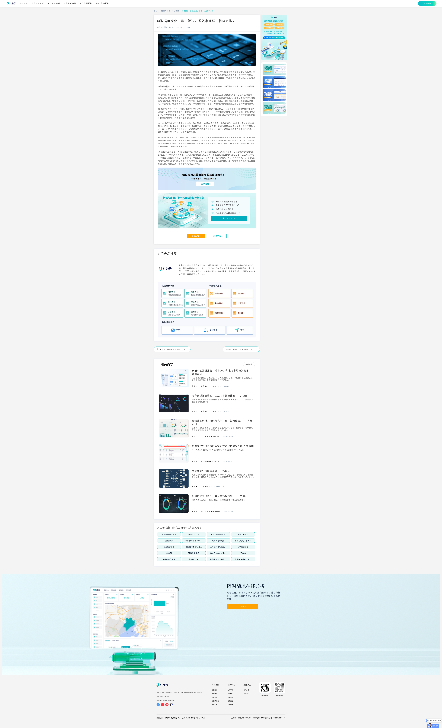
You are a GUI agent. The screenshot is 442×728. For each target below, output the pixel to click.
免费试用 (427, 3)
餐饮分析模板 (54, 3)
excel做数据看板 (218, 534)
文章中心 (165, 11)
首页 (155, 11)
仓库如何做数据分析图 (194, 547)
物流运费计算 (193, 534)
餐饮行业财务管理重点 (194, 540)
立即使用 (242, 606)
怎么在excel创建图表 (219, 553)
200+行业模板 (102, 3)
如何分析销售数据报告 (219, 559)
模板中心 (230, 694)
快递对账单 (193, 559)
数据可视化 (215, 701)
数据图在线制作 (218, 540)
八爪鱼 (203, 718)
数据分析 (23, 3)
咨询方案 (217, 236)
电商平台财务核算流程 (244, 559)
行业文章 (175, 11)
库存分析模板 (86, 3)
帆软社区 (174, 718)
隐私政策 (230, 705)
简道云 (198, 718)
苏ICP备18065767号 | (260, 718)
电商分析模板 (37, 3)
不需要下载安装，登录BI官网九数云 (177, 349)
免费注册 (196, 236)
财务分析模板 (70, 3)
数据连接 (214, 690)
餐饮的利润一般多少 (243, 540)
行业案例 (230, 697)
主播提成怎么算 (169, 559)
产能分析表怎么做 (169, 534)
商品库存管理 (169, 547)
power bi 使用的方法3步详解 (243, 349)
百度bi (243, 553)
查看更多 (249, 364)
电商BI (169, 553)
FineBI (188, 718)
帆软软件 (167, 718)
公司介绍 (246, 690)
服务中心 (230, 690)
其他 (203, 486)
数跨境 (193, 718)
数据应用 (214, 705)
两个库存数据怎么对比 (219, 547)
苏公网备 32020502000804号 (276, 718)
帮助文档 (230, 701)
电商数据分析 (206, 461)
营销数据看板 (193, 553)
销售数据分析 (214, 436)
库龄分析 (169, 540)
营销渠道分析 (243, 547)
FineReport (181, 718)
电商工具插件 (243, 534)
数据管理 (214, 694)
